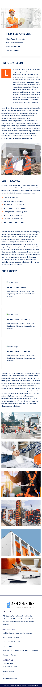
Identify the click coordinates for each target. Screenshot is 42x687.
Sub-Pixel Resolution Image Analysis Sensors (20, 651)
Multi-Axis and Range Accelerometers (17, 633)
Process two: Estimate (18, 319)
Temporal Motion (9, 655)
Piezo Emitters (8, 646)
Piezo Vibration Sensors (12, 637)
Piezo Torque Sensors (11, 642)
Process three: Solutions (19, 352)
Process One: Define (16, 287)
